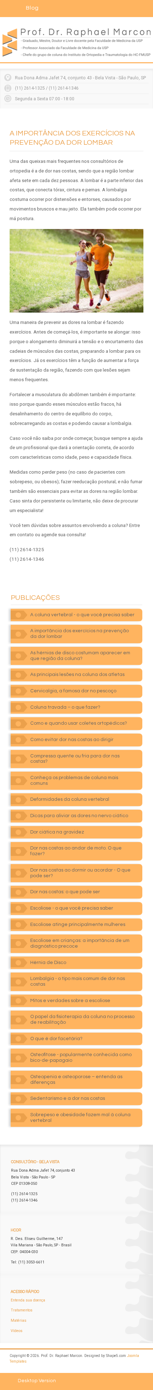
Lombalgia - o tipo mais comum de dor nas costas (77, 981)
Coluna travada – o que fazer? (65, 707)
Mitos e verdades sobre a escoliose (70, 1000)
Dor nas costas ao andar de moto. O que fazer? (76, 851)
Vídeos (16, 1330)
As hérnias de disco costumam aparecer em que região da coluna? (80, 655)
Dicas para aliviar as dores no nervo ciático (79, 815)
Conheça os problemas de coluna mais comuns (74, 780)
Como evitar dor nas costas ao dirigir (72, 739)
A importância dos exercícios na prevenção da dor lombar (79, 633)
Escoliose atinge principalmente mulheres (77, 924)
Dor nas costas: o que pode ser (65, 891)
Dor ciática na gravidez (57, 832)
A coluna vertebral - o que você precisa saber (82, 614)
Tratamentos (21, 1310)
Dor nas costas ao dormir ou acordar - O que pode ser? (80, 873)
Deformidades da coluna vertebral (69, 799)
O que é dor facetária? (56, 1038)
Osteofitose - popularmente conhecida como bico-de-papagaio (81, 1057)
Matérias (18, 1320)
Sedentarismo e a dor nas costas (67, 1098)
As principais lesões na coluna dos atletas (77, 674)
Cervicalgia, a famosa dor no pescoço (73, 690)
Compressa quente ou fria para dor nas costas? (75, 758)
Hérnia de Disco (48, 962)
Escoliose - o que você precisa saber (71, 908)
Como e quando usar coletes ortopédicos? (78, 723)
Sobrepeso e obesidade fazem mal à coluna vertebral (80, 1117)
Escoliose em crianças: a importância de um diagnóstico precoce (80, 943)
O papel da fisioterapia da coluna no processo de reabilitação (82, 1019)
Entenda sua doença (28, 1300)
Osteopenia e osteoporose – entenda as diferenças (76, 1079)
